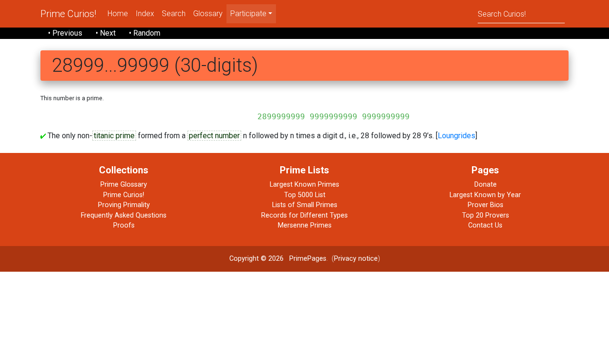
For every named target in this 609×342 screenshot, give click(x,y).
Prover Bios (485, 205)
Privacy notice (356, 259)
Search (174, 13)
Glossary (208, 13)
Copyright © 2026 (256, 259)
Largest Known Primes (304, 184)
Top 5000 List (304, 195)
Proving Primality (124, 205)
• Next (106, 33)
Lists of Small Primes (304, 205)
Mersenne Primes (305, 225)
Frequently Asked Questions (124, 215)
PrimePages (307, 259)
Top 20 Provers (485, 215)
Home (118, 13)
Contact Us (485, 225)
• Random (144, 33)
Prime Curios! (68, 13)
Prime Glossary (123, 184)
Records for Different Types (304, 215)
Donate (485, 184)
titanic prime (114, 135)
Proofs (124, 225)
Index (145, 13)
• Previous (65, 33)
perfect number (214, 135)
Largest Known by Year (485, 195)
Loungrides (456, 135)
